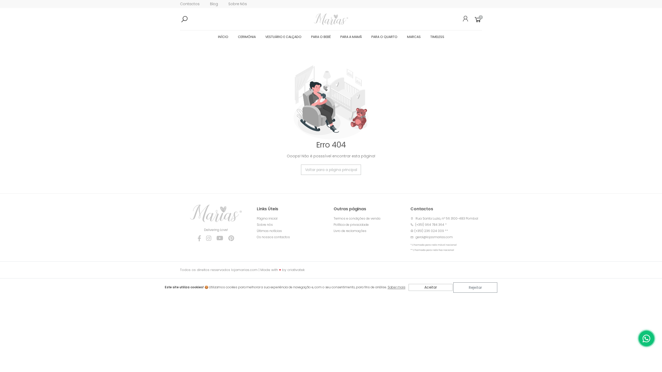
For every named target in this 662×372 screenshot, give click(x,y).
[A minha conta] (463, 19)
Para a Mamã (351, 37)
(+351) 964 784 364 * (430, 224)
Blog (214, 3)
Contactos (190, 3)
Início (223, 37)
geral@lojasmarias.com (434, 237)
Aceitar (430, 287)
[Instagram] (208, 238)
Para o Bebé (321, 37)
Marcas (414, 37)
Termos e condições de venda (357, 218)
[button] (193, 19)
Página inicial (267, 218)
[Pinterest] (231, 238)
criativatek (296, 269)
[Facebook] (199, 238)
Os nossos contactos (273, 237)
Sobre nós (237, 3)
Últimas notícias (269, 231)
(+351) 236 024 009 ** (431, 231)
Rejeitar (475, 287)
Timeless (437, 37)
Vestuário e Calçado (283, 37)
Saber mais (396, 287)
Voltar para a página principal (331, 169)
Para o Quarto (384, 37)
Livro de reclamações (350, 231)
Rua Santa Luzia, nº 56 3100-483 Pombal (447, 218)
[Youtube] (219, 238)
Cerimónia (247, 37)
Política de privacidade (351, 224)
